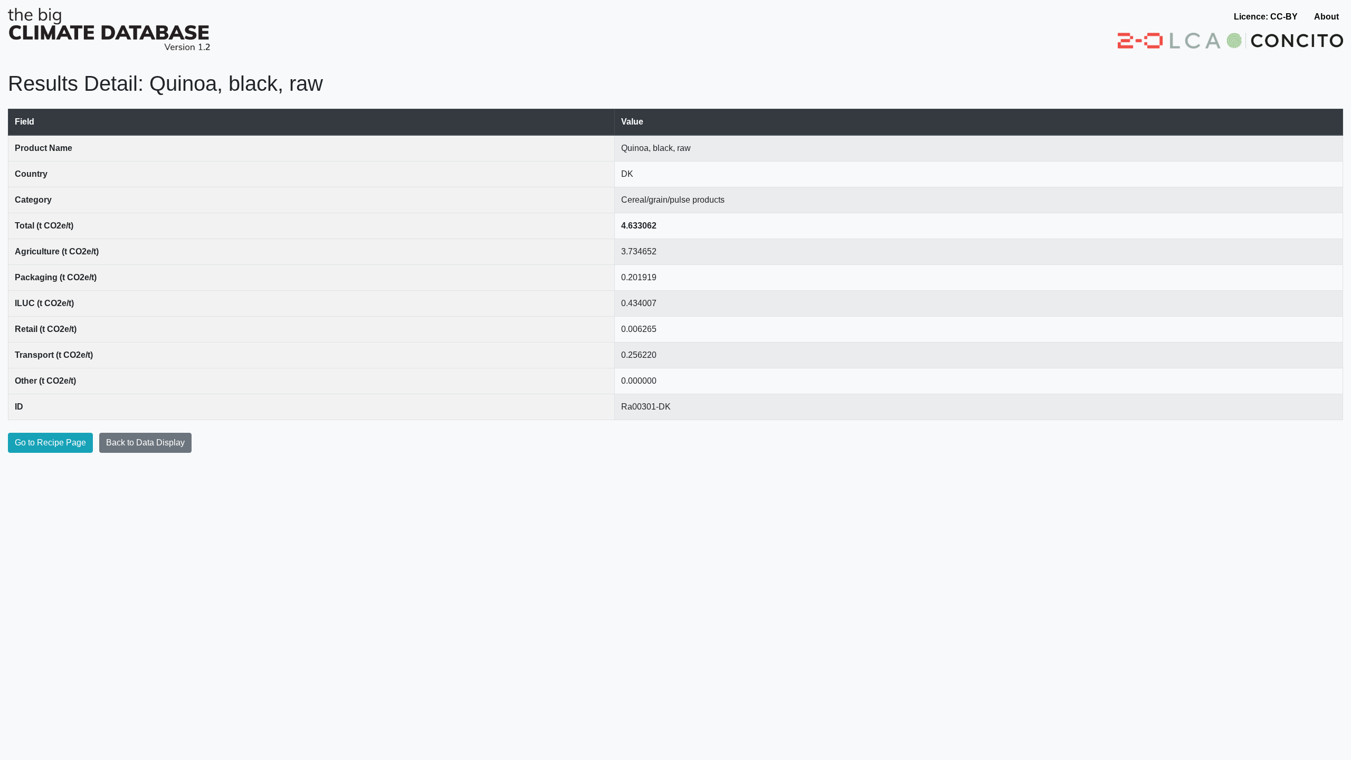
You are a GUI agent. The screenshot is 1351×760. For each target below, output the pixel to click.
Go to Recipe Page (50, 442)
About (1326, 16)
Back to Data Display (145, 442)
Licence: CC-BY (1266, 16)
